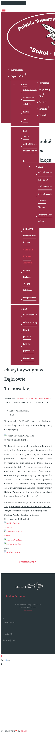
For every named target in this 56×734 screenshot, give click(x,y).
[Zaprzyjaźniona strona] (28, 586)
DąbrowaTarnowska (19, 411)
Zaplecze (28, 610)
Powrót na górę (26, 562)
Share (7, 535)
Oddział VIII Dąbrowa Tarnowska (32, 398)
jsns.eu (24, 731)
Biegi (12, 415)
